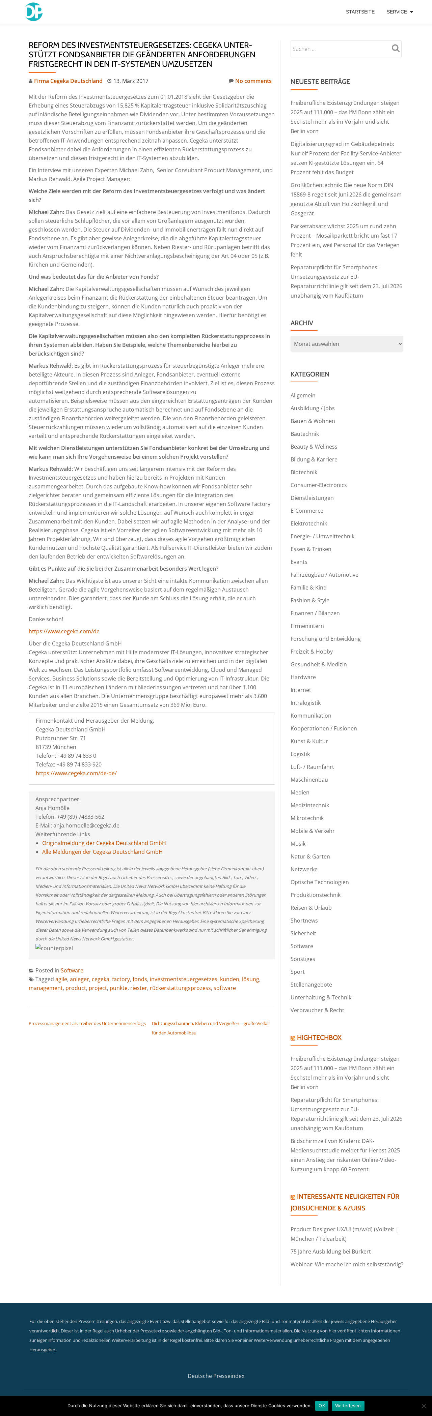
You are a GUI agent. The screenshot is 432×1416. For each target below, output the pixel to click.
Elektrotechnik (309, 523)
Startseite (360, 11)
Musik (298, 843)
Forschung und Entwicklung (326, 638)
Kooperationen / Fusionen (324, 728)
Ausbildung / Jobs (313, 408)
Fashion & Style (310, 600)
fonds (140, 979)
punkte (119, 988)
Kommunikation (311, 715)
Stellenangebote (311, 984)
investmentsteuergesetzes (183, 979)
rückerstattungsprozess (180, 988)
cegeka (100, 979)
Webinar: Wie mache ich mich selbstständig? (347, 1264)
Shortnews (304, 920)
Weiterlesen (348, 1405)
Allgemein (303, 395)
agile (61, 979)
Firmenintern (307, 626)
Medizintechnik (310, 805)
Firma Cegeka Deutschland (68, 81)
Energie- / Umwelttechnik (322, 536)
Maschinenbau (309, 779)
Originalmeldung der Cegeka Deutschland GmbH (104, 843)
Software (72, 970)
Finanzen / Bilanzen (315, 613)
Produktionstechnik (316, 895)
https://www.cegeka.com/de (64, 631)
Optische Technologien (320, 882)
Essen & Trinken (311, 549)
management (46, 988)
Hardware (303, 677)
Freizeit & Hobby (312, 651)
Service (397, 11)
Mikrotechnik (307, 818)
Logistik (300, 754)
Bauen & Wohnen (313, 421)
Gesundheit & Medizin (319, 664)
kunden (229, 979)
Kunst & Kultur (309, 741)
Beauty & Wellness (314, 446)
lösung (250, 979)
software (225, 988)
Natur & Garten (310, 856)
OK (322, 1405)
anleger (79, 979)
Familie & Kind (309, 587)
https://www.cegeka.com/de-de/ (76, 773)
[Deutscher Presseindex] (35, 12)
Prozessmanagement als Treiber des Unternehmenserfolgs (87, 1023)
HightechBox (319, 1037)
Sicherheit (303, 933)
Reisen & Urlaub (311, 907)
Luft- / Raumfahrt (312, 767)
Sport (298, 971)
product (75, 988)
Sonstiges (303, 959)
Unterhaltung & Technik (321, 997)
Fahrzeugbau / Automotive (324, 574)
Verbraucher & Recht (317, 1010)
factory (121, 979)
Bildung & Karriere (314, 459)
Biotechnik (304, 472)
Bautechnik (305, 434)
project (98, 988)
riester (138, 988)
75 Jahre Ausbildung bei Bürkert (331, 1251)
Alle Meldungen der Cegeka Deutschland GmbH (102, 851)
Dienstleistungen (312, 498)
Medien (300, 792)
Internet (301, 690)
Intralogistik (306, 702)
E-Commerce (307, 510)
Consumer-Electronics (319, 485)
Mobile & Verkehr (313, 831)
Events (299, 562)
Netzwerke (304, 869)
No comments (253, 81)
